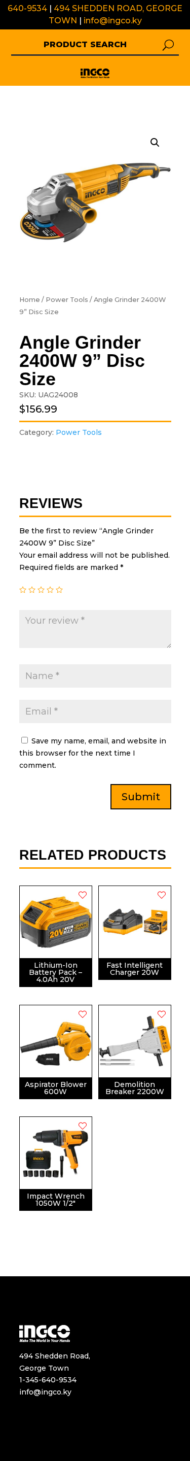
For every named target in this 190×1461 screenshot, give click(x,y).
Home (29, 299)
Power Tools (67, 299)
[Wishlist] (83, 895)
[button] (95, 73)
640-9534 (27, 8)
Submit (141, 797)
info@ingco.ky (113, 20)
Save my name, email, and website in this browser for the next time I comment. (92, 753)
